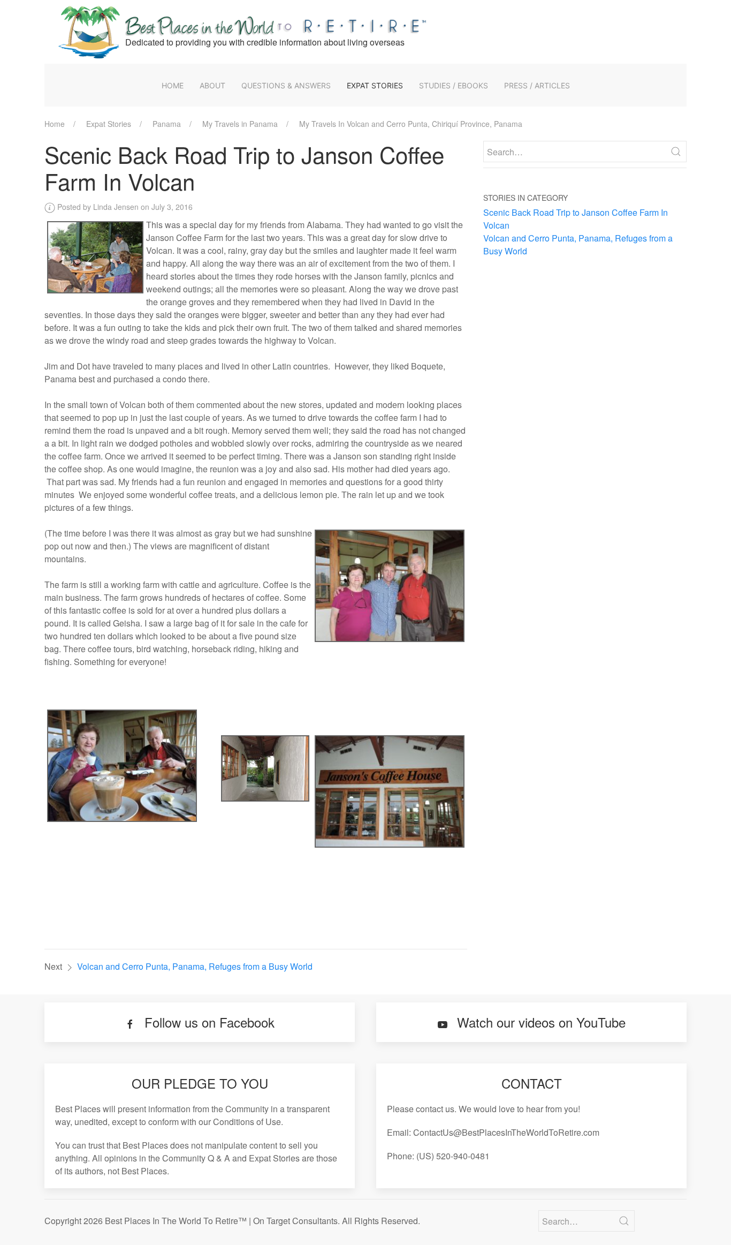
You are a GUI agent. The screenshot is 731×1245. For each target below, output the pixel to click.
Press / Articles (537, 85)
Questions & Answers (286, 85)
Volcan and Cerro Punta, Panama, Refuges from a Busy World (195, 966)
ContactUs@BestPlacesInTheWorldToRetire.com (506, 1132)
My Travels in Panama (240, 123)
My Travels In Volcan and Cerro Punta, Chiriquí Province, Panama (410, 123)
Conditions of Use (247, 1121)
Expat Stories (375, 85)
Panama (167, 123)
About (212, 85)
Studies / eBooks (453, 85)
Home (173, 85)
